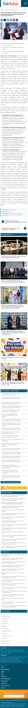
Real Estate (4, 626)
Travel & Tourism (5, 628)
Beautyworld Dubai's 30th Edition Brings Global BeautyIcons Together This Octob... (11, 429)
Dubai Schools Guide (5, 658)
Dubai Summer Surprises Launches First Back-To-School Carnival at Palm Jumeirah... (11, 445)
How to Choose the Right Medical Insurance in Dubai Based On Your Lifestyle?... (10, 415)
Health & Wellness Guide (5, 660)
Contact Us (16, 649)
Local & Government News (10, 9)
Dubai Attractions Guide (13, 657)
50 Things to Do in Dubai (16, 660)
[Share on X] (5, 20)
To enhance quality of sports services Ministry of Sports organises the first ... (10, 436)
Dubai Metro (14, 651)
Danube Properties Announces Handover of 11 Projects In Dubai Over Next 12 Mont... (11, 457)
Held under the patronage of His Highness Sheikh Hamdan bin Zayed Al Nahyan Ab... (11, 420)
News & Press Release (5, 678)
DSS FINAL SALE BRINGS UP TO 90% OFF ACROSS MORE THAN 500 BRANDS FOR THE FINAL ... (11, 424)
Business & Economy (6, 631)
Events (2, 671)
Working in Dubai (22, 657)
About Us (2, 649)
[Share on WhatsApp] (8, 20)
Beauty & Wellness (5, 669)
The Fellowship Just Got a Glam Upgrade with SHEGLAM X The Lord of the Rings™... (11, 453)
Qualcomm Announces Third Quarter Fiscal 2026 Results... (12, 440)
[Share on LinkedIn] (11, 20)
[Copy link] (17, 20)
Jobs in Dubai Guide (16, 661)
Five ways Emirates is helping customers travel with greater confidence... (11, 394)
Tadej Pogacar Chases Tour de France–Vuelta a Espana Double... (11, 432)
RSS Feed (21, 649)
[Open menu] (25, 3)
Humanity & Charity (6, 643)
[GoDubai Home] (11, 3)
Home (2, 9)
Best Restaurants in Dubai (6, 661)
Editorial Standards (9, 649)
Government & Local (6, 635)
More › (24, 492)
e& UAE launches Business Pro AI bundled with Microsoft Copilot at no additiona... (11, 407)
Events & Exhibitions (6, 640)
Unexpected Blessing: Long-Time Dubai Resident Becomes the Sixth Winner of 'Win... (11, 477)
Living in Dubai (4, 657)
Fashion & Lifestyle (6, 616)
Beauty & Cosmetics (6, 613)
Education (4, 633)
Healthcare (4, 638)
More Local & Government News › (17, 235)
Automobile (4, 621)
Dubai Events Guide (14, 658)
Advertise (9, 651)
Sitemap (9, 653)
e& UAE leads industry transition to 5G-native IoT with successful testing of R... (11, 410)
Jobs (2, 674)
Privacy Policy (3, 651)
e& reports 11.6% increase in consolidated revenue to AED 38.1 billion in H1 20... (11, 449)
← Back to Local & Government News (10, 482)
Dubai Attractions (21, 651)
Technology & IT (5, 618)
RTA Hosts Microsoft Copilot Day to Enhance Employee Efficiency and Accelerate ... (10, 472)
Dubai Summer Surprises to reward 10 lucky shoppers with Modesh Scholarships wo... (11, 461)
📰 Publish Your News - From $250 (14, 696)
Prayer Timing (4, 653)
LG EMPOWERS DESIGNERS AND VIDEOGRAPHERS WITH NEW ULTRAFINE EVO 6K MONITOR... (11, 466)
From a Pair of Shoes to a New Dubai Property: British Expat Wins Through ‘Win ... (11, 399)
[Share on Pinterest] (14, 20)
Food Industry (5, 623)
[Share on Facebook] (2, 20)
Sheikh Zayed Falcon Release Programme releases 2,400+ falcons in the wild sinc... (12, 403)
